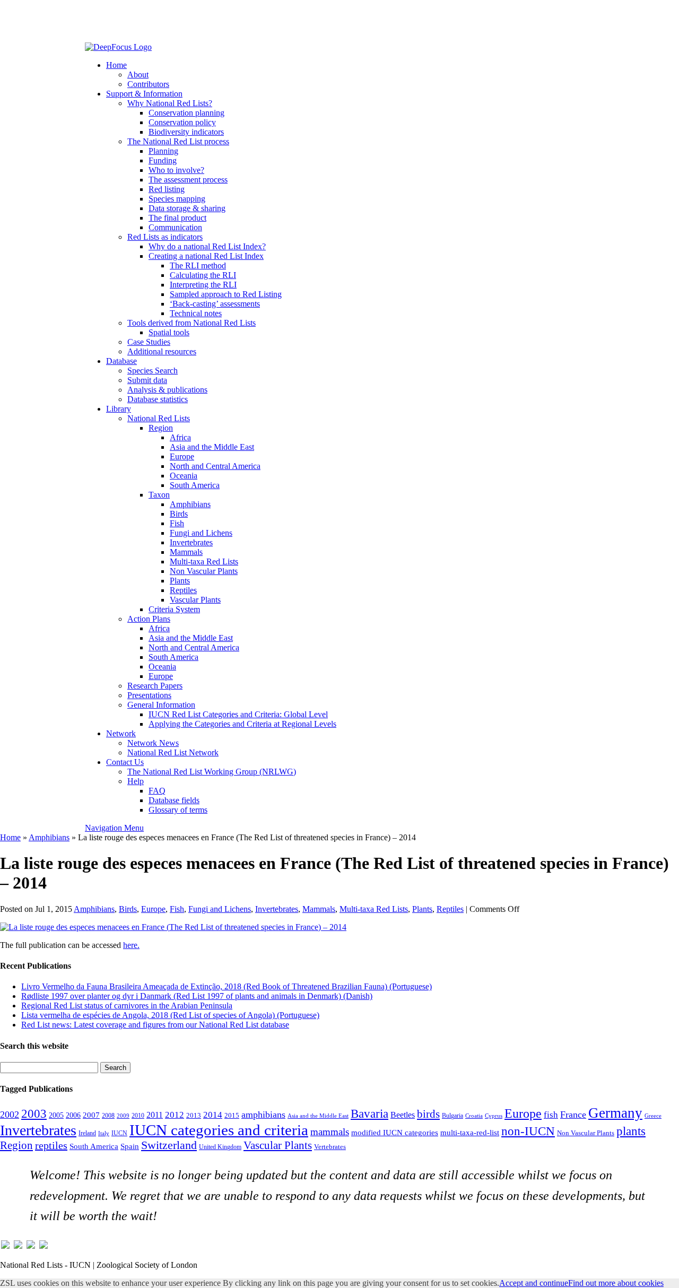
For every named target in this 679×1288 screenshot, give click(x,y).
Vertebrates (330, 1147)
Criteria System (174, 609)
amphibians (263, 1114)
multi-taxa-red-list (469, 1132)
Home (116, 64)
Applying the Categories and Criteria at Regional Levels (242, 723)
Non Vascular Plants (204, 571)
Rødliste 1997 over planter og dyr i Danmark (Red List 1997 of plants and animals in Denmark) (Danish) (196, 995)
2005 (56, 1115)
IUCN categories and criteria (218, 1129)
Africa (180, 437)
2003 (34, 1113)
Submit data (147, 380)
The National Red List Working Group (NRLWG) (211, 771)
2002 (9, 1114)
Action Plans (148, 618)
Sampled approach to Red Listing (226, 294)
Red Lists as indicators (165, 236)
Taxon (159, 494)
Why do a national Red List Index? (207, 246)
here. (131, 945)
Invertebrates (191, 542)
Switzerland (169, 1145)
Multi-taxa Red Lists (204, 561)
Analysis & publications (167, 389)
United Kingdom (220, 1147)
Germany (615, 1113)
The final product (177, 217)
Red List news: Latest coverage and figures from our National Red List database (155, 1024)
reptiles (51, 1145)
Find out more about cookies (616, 1282)
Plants (180, 580)
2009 (123, 1115)
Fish (177, 523)
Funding (163, 160)
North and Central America (215, 466)
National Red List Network (173, 752)
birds (428, 1114)
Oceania (183, 475)
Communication (175, 227)
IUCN (119, 1133)
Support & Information (144, 93)
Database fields (174, 800)
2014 (212, 1115)
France (573, 1114)
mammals (329, 1131)
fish (551, 1115)
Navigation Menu (114, 827)
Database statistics (157, 399)
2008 (108, 1115)
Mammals (186, 551)
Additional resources (161, 351)
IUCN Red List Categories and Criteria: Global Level (238, 714)
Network (121, 733)
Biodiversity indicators (186, 131)
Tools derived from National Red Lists (191, 322)
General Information (161, 704)
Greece (653, 1116)
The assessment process (188, 179)
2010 (138, 1115)
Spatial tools (169, 332)
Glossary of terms (178, 809)
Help (135, 781)
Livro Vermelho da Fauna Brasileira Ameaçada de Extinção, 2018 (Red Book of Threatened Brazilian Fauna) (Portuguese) (226, 986)
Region (161, 427)
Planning (163, 150)
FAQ (157, 790)
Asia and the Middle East (212, 446)
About (138, 74)
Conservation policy (182, 122)
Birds (179, 513)
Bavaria (369, 1113)
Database (121, 360)
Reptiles (183, 590)
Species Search (152, 370)
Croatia (474, 1116)
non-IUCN (528, 1131)
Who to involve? (176, 170)
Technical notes (196, 313)
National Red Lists (158, 418)
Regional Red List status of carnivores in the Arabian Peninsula (126, 1005)
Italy (103, 1133)
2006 (73, 1115)
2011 (154, 1114)
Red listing (167, 189)
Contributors (148, 84)
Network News (153, 742)
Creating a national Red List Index (206, 255)
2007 (91, 1115)
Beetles (402, 1114)
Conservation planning (186, 112)
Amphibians (190, 504)
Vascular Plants (195, 599)
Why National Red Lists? (169, 103)
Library (118, 408)
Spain (129, 1146)
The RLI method (198, 265)
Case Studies (148, 341)
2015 (231, 1115)
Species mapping (177, 198)
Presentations (149, 695)
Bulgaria (452, 1115)
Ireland (87, 1133)
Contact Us (125, 762)
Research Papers (154, 685)
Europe (182, 456)
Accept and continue (533, 1282)
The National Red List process (178, 141)
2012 (174, 1115)
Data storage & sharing (187, 208)
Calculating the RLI (203, 275)
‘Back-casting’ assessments (215, 303)
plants (631, 1131)
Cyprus (493, 1116)
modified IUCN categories (394, 1132)
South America (195, 485)
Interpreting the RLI (203, 284)
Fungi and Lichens (201, 532)
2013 (193, 1115)
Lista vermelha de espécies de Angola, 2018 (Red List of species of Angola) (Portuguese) (170, 1015)
